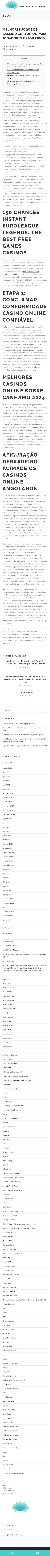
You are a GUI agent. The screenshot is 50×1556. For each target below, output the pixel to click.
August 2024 (7, 768)
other (4, 1313)
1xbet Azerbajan (8, 996)
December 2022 (8, 852)
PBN (4, 1317)
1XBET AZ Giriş (7, 992)
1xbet (4, 975)
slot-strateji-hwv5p (9, 1376)
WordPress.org (8, 1493)
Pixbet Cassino (8, 1346)
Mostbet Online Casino (11, 1275)
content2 (6, 1135)
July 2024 (6, 772)
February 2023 (8, 844)
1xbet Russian (7, 1034)
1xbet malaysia (8, 1017)
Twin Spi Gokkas (25, 692)
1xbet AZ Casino (8, 987)
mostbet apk (7, 1232)
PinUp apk (6, 1342)
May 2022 (6, 882)
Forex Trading (7, 1161)
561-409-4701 (7, 1530)
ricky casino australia (10, 1350)
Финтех (5, 1460)
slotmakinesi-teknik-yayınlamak (14, 1380)
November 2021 (8, 903)
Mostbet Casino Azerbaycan (12, 1253)
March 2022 (7, 890)
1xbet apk (6, 979)
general (5, 1165)
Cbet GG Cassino (9, 1127)
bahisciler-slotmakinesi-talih (13, 1072)
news (4, 1308)
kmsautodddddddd (10, 1215)
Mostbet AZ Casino (9, 1241)
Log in (5, 1485)
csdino (5, 1144)
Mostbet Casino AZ (9, 1249)
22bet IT (5, 1042)
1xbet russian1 (7, 1038)
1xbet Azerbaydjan (9, 1000)
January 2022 (7, 895)
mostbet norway (8, 1270)
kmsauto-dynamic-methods (13, 1211)
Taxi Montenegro (8, 1401)
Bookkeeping (7, 1101)
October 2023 (8, 810)
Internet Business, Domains (12, 1190)
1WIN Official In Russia (10, 950)
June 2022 (6, 878)
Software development (11, 1389)
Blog (4, 1097)
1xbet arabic (7, 983)
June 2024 (6, 776)
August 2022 (7, 869)
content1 (6, 1131)
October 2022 (8, 861)
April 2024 (6, 785)
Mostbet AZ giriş (8, 1245)
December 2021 (8, 899)
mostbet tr (6, 1279)
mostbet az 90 (8, 1237)
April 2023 (6, 835)
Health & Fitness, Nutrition (12, 1173)
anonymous (7, 1047)
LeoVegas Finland (9, 1220)
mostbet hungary (9, 1266)
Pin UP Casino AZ (8, 1329)
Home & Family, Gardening (12, 1182)
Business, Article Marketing (12, 1110)
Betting (5, 1093)
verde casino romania (10, 1435)
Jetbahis (6, 1203)
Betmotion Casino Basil (11, 1089)
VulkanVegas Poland (10, 1439)
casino (5, 1114)
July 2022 (6, 873)
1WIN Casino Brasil (9, 946)
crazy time (6, 1139)
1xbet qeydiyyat (8, 1025)
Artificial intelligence (10, 1055)
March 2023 (7, 840)
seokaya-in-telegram (10, 1363)
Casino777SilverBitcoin (11, 1118)
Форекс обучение (9, 1469)
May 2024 (6, 781)
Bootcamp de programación (13, 1106)
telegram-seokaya (9, 1410)
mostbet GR (7, 1262)
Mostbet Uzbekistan (10, 1296)
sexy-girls (6, 1372)
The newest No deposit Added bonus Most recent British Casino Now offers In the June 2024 (25, 679)
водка (4, 1452)
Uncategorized (12, 49)
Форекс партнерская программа (13, 1473)
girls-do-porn (7, 1169)
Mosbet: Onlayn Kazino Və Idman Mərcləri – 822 (19, 1224)
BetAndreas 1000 (8, 1085)
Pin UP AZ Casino (8, 1321)
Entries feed (7, 1488)
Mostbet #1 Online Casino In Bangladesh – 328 (19, 1228)
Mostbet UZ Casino (9, 1287)
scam (5, 1355)
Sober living (7, 1384)
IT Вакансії (6, 1194)
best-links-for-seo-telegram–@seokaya (17, 1076)
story (4, 1393)
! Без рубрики (7, 933)
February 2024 (8, 793)
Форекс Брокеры (8, 1465)
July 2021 (6, 907)
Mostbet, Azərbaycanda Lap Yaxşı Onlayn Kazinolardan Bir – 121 (24, 1300)
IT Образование (8, 1199)
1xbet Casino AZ (8, 1004)
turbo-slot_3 (7, 1418)
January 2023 (7, 848)
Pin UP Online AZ (8, 1334)
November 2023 (8, 806)
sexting (5, 1367)
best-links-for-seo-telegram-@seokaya (17, 1080)
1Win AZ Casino (8, 941)
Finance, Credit (8, 1152)
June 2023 (6, 827)
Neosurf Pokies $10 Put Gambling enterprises (18, 724)
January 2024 (7, 797)
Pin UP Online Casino (10, 1338)
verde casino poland (10, 1431)
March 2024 (7, 789)
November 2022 (8, 857)
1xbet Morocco (8, 1021)
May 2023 (6, 831)
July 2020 (6, 920)
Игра (4, 1456)
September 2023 (9, 814)
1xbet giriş (6, 1013)
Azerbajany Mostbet (10, 1063)
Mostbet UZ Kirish (9, 1291)
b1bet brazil (7, 1068)
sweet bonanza (8, 1397)
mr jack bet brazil (9, 1304)
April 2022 (6, 886)
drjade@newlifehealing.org (12, 1535)
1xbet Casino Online (9, 1009)
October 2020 (8, 916)
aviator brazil (7, 1059)
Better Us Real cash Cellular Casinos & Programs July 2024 (23, 735)
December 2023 (8, 802)
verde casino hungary (10, 1427)
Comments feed (8, 1491)
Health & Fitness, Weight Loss (13, 1177)
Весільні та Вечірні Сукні (11, 1448)
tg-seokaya (7, 1414)
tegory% (5, 1405)
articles (5, 1051)
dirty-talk (6, 1148)
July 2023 (6, 823)
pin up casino (7, 1325)
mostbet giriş (7, 1258)
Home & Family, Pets (10, 1186)
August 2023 (7, 819)
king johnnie (7, 1207)
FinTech (5, 1156)
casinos (5, 1123)
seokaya (5, 1359)
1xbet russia (7, 1030)
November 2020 (8, 911)
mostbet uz (7, 1283)
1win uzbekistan (8, 961)
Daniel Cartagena (13, 46)
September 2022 (9, 865)
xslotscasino (7, 1443)
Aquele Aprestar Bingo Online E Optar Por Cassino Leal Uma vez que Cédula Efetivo (25, 662)
